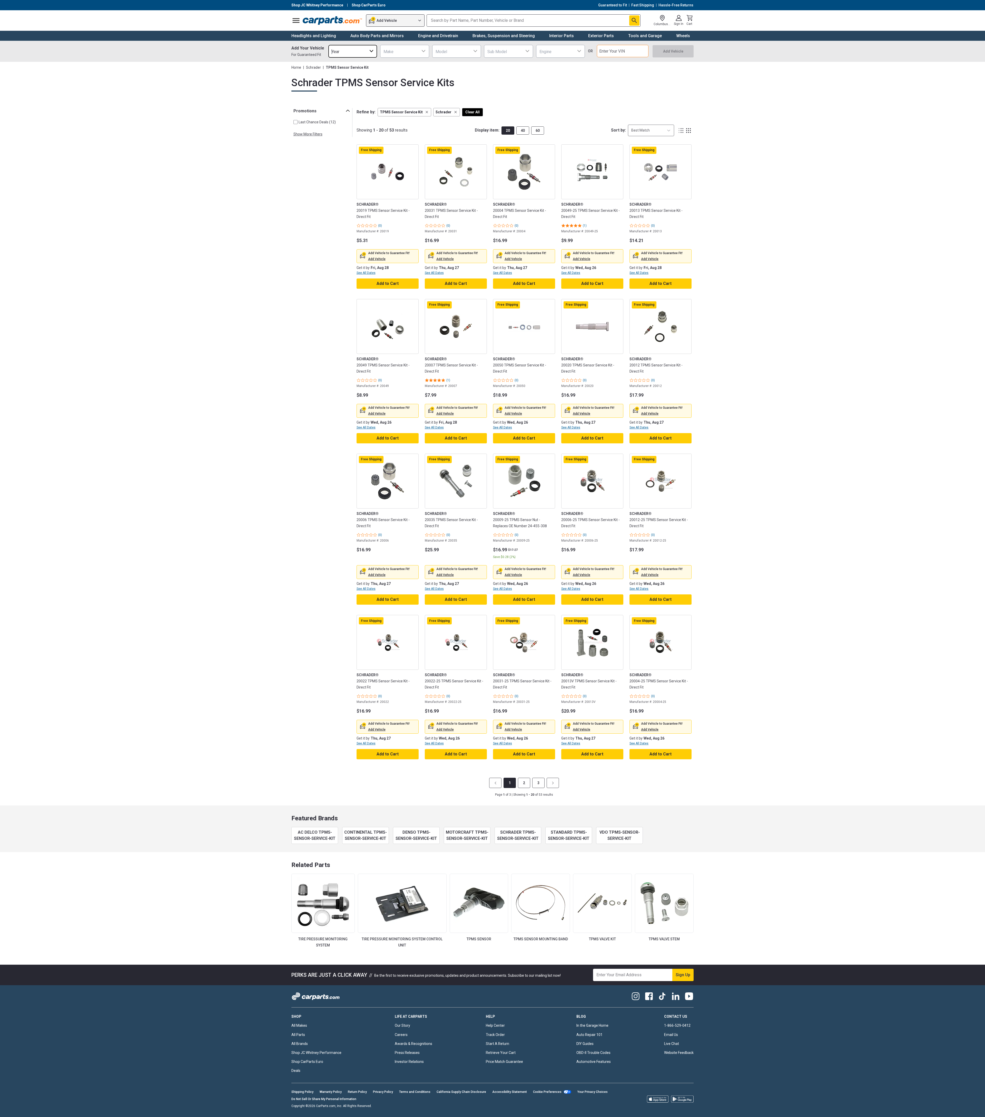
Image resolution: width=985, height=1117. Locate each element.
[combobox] (352, 51)
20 (508, 130)
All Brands (299, 1044)
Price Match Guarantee (504, 1062)
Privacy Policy (383, 1092)
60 (538, 130)
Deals (295, 1071)
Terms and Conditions (414, 1092)
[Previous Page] (495, 783)
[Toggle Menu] (296, 20)
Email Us (671, 1035)
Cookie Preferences (547, 1092)
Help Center (495, 1025)
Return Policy (357, 1092)
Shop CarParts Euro (307, 1062)
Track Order (495, 1035)
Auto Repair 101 (589, 1035)
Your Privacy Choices (592, 1092)
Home (296, 67)
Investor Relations (409, 1062)
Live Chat (671, 1044)
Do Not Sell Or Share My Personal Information (323, 1099)
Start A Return (497, 1044)
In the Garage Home (592, 1025)
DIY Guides (585, 1044)
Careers (401, 1035)
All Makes (299, 1025)
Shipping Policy (302, 1092)
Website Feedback (679, 1053)
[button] (404, 112)
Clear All (472, 112)
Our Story (402, 1025)
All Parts (298, 1035)
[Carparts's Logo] (332, 20)
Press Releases (407, 1053)
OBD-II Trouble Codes (593, 1053)
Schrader (313, 67)
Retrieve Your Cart (501, 1053)
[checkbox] (295, 122)
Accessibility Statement (509, 1092)
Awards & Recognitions (413, 1044)
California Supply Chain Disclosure (461, 1092)
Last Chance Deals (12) (317, 122)
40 (523, 130)
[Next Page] (553, 783)
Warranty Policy (331, 1092)
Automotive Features (593, 1062)
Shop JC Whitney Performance (316, 1053)
